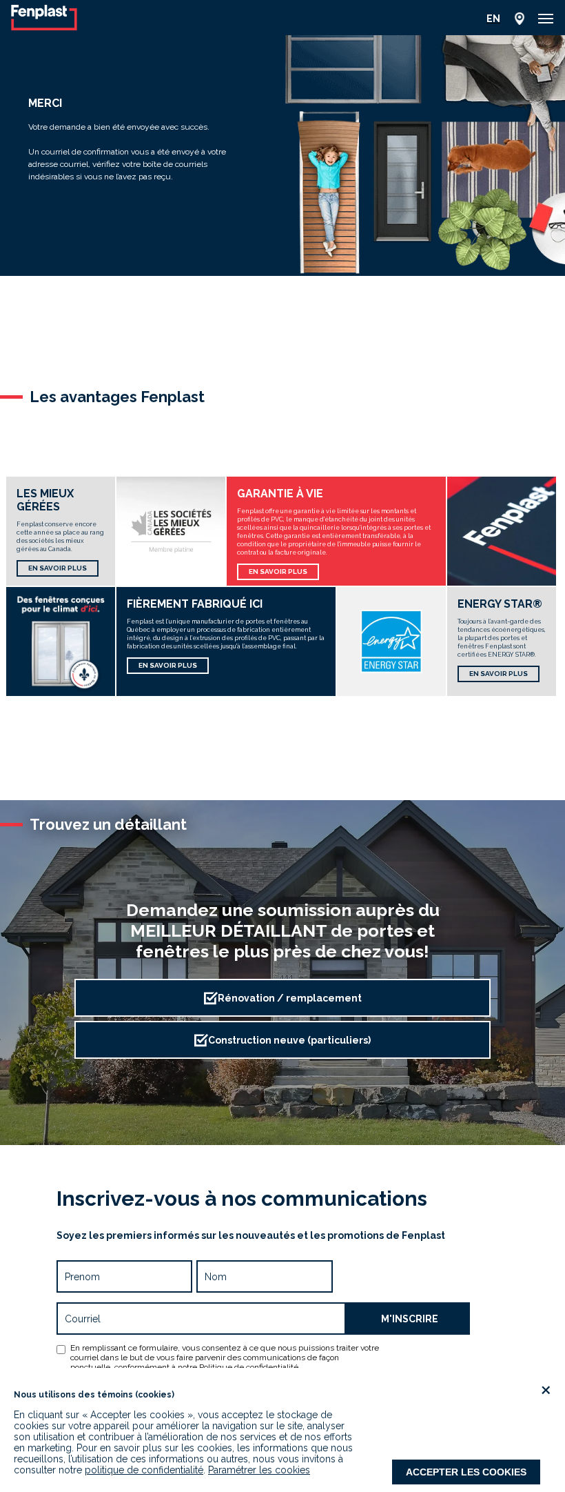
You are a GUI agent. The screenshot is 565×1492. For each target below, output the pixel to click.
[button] (545, 18)
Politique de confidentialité (248, 1367)
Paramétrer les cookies (259, 1469)
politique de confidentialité (144, 1469)
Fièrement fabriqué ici (195, 603)
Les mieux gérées (45, 500)
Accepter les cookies (466, 1472)
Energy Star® (500, 603)
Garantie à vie (280, 493)
